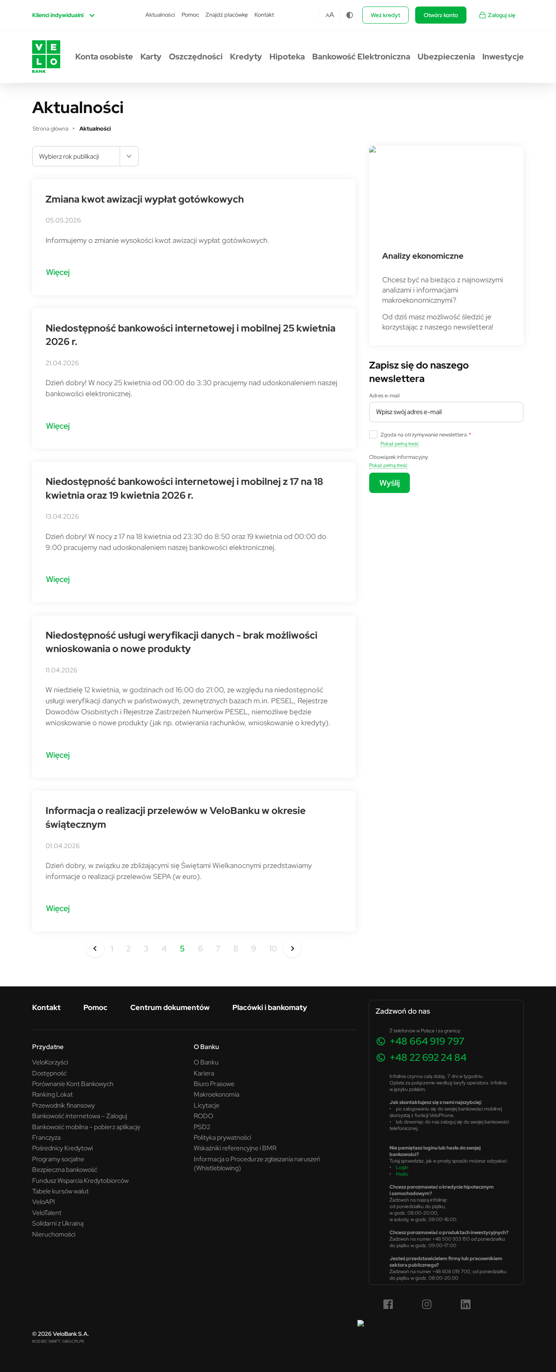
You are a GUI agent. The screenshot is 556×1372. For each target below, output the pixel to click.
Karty (151, 56)
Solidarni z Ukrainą (57, 1223)
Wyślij (389, 483)
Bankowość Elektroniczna (361, 56)
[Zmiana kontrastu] (349, 15)
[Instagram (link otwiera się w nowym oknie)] (427, 1304)
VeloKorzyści (50, 1062)
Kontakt (264, 14)
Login (402, 1167)
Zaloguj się (501, 15)
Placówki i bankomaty (269, 1007)
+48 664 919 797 (427, 1041)
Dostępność (49, 1073)
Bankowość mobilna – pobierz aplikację (86, 1127)
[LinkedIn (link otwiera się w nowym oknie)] (466, 1304)
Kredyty (246, 56)
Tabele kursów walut (60, 1191)
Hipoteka (287, 56)
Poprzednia (95, 949)
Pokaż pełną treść (400, 444)
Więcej (58, 272)
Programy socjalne (58, 1159)
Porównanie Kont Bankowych (73, 1084)
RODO (203, 1116)
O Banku (206, 1062)
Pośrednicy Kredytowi (62, 1148)
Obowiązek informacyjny (398, 457)
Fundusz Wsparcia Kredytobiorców (80, 1180)
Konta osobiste (104, 56)
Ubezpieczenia (446, 56)
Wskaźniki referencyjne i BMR (235, 1148)
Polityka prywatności (222, 1137)
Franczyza (46, 1137)
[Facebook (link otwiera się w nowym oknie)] (388, 1304)
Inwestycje (503, 56)
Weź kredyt (385, 15)
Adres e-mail (384, 395)
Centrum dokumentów (170, 1007)
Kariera (204, 1073)
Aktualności (160, 14)
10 (273, 948)
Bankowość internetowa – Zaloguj (79, 1116)
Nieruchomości (53, 1234)
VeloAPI (43, 1202)
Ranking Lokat (52, 1094)
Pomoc (190, 14)
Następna (292, 949)
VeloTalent (46, 1212)
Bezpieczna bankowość (64, 1169)
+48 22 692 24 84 (428, 1057)
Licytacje (206, 1105)
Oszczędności (196, 56)
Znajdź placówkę (227, 14)
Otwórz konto (441, 15)
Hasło (402, 1174)
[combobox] (85, 156)
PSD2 (202, 1127)
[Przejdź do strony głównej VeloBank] (46, 56)
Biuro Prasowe (214, 1084)
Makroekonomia (216, 1094)
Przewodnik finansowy (63, 1105)
